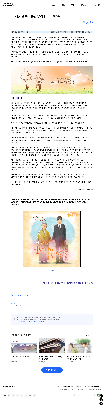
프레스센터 (84, 5)
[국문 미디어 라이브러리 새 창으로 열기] (26, 395)
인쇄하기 (91, 22)
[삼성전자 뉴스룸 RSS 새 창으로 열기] (30, 395)
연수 (24, 296)
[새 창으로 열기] (98, 395)
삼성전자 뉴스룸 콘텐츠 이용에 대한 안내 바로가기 (32, 321)
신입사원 (14, 296)
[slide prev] (83, 335)
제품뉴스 (63, 5)
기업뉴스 (53, 5)
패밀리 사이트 (79, 395)
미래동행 (73, 5)
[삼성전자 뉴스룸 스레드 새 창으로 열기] (21, 395)
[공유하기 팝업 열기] (101, 399)
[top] (101, 403)
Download (84, 22)
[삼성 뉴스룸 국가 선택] (99, 5)
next (57, 270)
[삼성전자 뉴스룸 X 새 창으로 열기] (17, 395)
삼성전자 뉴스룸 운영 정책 (67, 386)
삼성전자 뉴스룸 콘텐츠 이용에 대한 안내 (92, 386)
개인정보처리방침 (78, 386)
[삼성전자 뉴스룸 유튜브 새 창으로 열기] (4, 395)
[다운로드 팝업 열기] (101, 396)
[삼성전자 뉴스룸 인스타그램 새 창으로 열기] (9, 395)
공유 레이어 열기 (87, 22)
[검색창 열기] (95, 5)
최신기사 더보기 (51, 370)
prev (46, 270)
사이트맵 (58, 386)
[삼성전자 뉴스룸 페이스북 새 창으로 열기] (13, 395)
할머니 (28, 296)
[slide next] (92, 335)
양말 (19, 296)
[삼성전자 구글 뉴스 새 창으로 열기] (34, 395)
